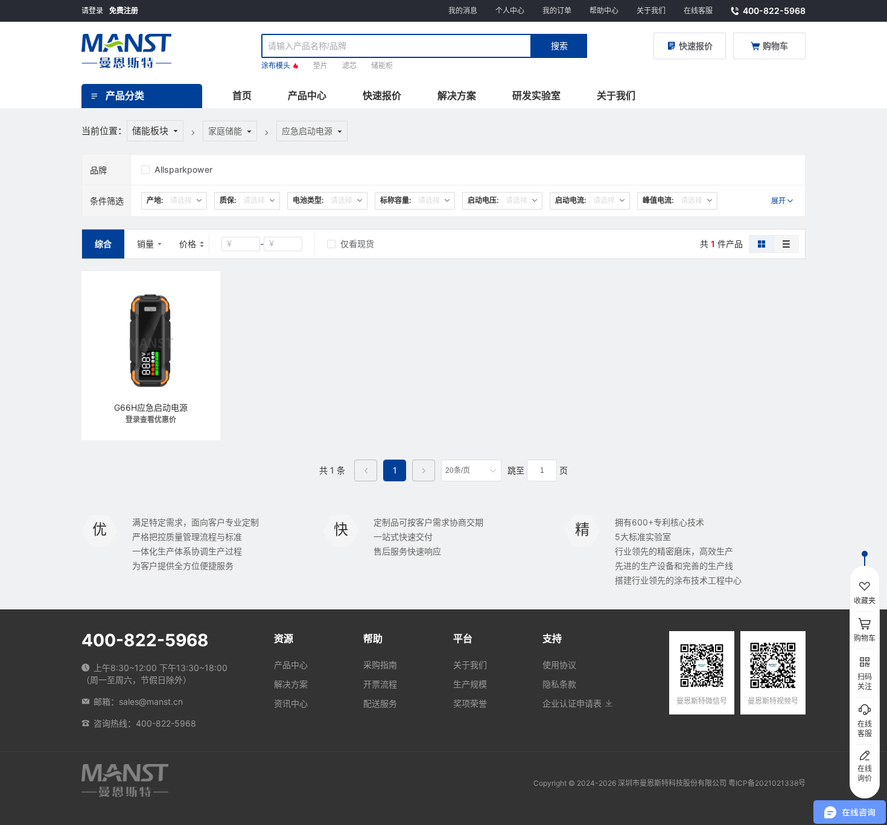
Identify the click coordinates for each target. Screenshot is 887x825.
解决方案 (456, 95)
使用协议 (559, 665)
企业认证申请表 (573, 703)
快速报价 (382, 95)
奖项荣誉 (470, 703)
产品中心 (307, 95)
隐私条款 (559, 684)
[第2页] (423, 471)
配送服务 (380, 703)
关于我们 (651, 10)
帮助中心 (604, 10)
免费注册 (123, 10)
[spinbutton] (542, 470)
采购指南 (380, 665)
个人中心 (509, 10)
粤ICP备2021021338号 (767, 783)
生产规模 (470, 684)
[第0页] (366, 471)
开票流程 (380, 684)
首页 (242, 95)
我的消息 (462, 10)
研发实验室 (536, 95)
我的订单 (556, 10)
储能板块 (150, 130)
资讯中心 (291, 703)
